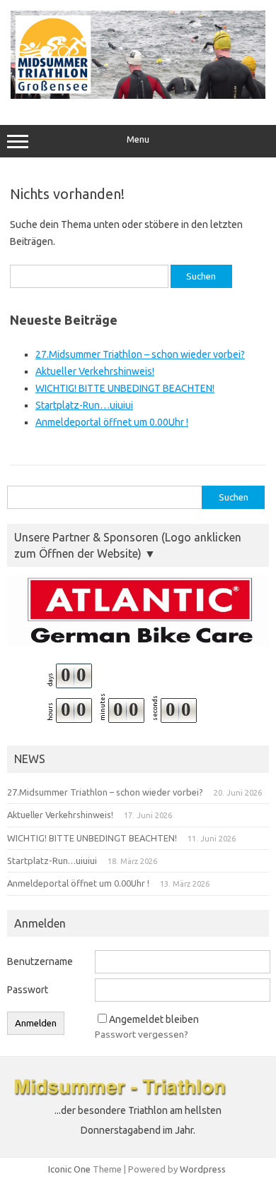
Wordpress (203, 1169)
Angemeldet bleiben (154, 1019)
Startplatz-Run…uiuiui (84, 405)
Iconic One (69, 1169)
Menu (138, 139)
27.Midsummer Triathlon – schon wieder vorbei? (140, 354)
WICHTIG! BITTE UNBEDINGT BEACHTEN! (124, 388)
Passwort (27, 989)
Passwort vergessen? (141, 1034)
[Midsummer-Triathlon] (138, 95)
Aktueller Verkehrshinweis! (94, 371)
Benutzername (40, 961)
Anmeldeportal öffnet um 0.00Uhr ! (111, 422)
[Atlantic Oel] (138, 611)
